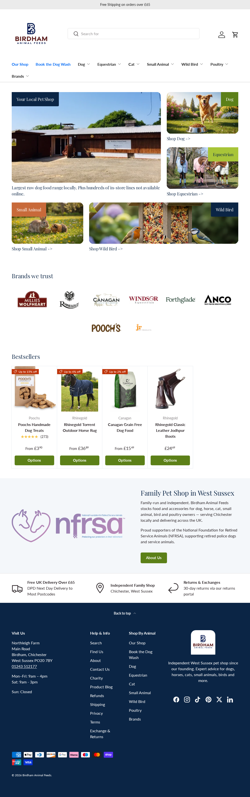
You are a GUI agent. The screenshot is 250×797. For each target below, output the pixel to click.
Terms (95, 722)
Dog (81, 64)
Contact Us (100, 669)
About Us (154, 557)
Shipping (97, 704)
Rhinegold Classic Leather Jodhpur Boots (170, 430)
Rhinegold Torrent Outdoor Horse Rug (80, 427)
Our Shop (20, 64)
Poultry (216, 64)
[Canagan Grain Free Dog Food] (125, 389)
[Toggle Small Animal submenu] (172, 64)
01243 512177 (24, 666)
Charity (96, 678)
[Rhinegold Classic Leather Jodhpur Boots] (170, 389)
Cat (131, 64)
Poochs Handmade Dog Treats (34, 427)
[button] (235, 34)
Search (96, 642)
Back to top (123, 613)
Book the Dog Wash (53, 64)
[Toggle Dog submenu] (88, 64)
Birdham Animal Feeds (36, 775)
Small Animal (158, 64)
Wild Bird (189, 64)
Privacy (96, 713)
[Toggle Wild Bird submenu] (201, 64)
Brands (18, 76)
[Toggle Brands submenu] (27, 76)
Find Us (96, 651)
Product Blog (101, 686)
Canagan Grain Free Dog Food (125, 427)
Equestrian (106, 64)
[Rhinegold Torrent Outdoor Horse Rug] (80, 389)
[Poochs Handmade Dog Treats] (34, 389)
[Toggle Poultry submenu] (226, 64)
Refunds (97, 695)
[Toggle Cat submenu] (138, 64)
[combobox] (133, 33)
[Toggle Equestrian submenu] (119, 64)
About (95, 660)
